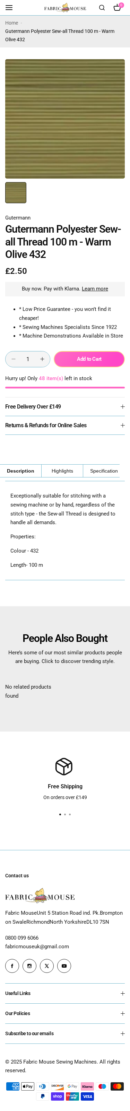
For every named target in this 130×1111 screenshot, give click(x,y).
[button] (70, 814)
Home (11, 23)
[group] (65, 119)
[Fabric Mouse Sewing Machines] (65, 7)
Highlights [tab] (62, 471)
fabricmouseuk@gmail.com (37, 946)
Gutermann (18, 218)
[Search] (102, 7)
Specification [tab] (104, 471)
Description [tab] (20, 471)
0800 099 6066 (21, 938)
